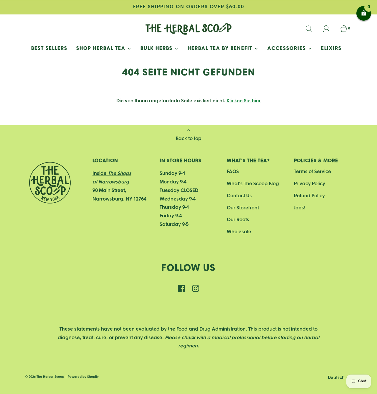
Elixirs (331, 48)
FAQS (233, 172)
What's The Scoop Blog (253, 184)
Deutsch (337, 378)
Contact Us (239, 196)
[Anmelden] (329, 28)
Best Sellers (49, 48)
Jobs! (299, 208)
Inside (111, 173)
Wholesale (239, 232)
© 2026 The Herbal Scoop (44, 376)
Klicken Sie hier (243, 101)
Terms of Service (312, 172)
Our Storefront (243, 208)
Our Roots (238, 220)
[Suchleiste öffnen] (312, 28)
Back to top (188, 139)
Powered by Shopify (83, 376)
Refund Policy (309, 196)
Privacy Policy (309, 184)
